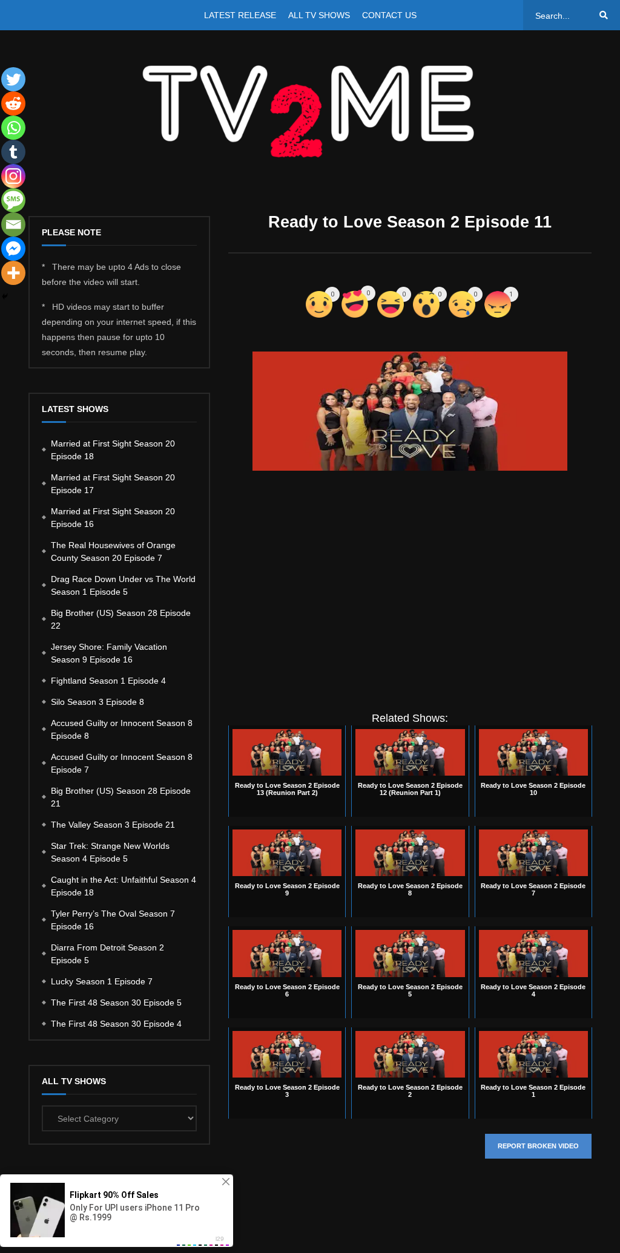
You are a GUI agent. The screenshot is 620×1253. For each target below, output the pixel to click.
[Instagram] (13, 176)
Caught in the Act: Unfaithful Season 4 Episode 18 (123, 886)
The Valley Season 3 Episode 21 (113, 824)
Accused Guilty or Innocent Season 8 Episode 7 (122, 763)
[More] (13, 273)
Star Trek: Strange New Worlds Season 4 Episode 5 (110, 852)
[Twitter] (13, 79)
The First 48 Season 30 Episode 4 (116, 1024)
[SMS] (13, 200)
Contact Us (389, 15)
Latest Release (240, 15)
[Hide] (5, 296)
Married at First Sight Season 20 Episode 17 (113, 484)
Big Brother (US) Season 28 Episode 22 (121, 619)
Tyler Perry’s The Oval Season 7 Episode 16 (113, 920)
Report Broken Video (538, 1146)
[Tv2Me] (310, 111)
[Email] (13, 224)
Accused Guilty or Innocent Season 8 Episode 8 (122, 729)
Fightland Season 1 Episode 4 (108, 680)
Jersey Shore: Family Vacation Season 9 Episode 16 (109, 653)
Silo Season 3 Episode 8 (97, 702)
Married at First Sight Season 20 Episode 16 (113, 517)
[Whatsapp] (13, 128)
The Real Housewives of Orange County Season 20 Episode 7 (113, 551)
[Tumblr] (13, 152)
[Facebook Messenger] (13, 249)
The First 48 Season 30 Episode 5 (116, 1002)
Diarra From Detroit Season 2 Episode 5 (107, 954)
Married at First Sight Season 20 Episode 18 (113, 450)
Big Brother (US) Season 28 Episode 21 (121, 797)
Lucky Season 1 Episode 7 (102, 981)
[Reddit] (13, 103)
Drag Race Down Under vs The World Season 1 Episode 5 (123, 585)
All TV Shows (319, 15)
